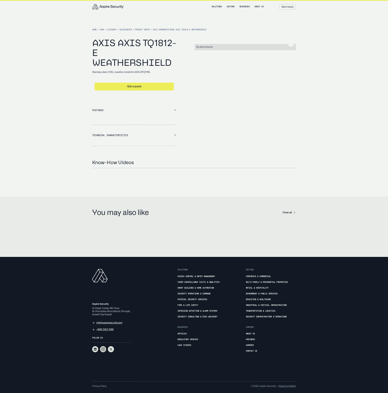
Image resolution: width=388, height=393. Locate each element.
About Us (250, 334)
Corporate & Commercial (258, 277)
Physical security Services (192, 300)
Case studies (184, 345)
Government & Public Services (262, 294)
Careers (250, 345)
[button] (216, 7)
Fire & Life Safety (187, 305)
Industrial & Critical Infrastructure (266, 305)
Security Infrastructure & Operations (266, 317)
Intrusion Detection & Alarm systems (197, 311)
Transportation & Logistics (260, 311)
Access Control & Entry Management (196, 277)
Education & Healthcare (258, 300)
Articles (182, 334)
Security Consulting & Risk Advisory (197, 317)
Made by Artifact (287, 386)
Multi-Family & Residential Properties (267, 282)
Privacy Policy (99, 386)
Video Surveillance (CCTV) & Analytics (198, 282)
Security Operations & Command (193, 294)
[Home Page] (108, 7)
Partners (250, 340)
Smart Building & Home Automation (195, 288)
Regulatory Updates (187, 340)
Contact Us (251, 351)
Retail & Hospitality (257, 288)
